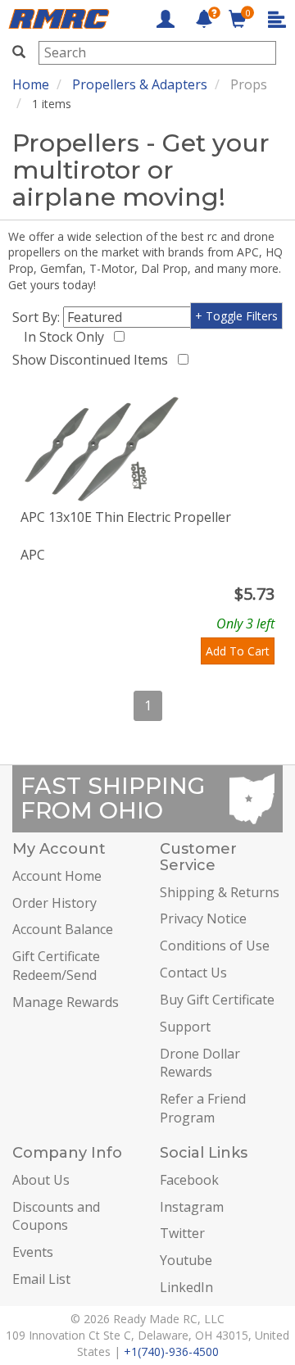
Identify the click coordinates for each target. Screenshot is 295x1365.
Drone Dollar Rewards (200, 1063)
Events (32, 1252)
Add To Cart (238, 651)
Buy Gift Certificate (217, 1000)
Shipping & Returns (219, 892)
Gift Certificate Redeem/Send (56, 965)
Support (185, 1027)
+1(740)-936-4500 (171, 1351)
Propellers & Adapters (139, 84)
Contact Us (193, 973)
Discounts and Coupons (56, 1216)
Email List (41, 1279)
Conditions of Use (215, 945)
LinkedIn (186, 1287)
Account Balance (62, 929)
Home (30, 84)
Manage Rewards (65, 1002)
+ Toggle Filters (236, 316)
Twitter (182, 1233)
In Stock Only (67, 337)
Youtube (186, 1260)
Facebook (189, 1180)
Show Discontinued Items (93, 360)
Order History (54, 903)
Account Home (57, 876)
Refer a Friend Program (203, 1108)
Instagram (192, 1207)
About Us (41, 1180)
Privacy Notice (203, 918)
